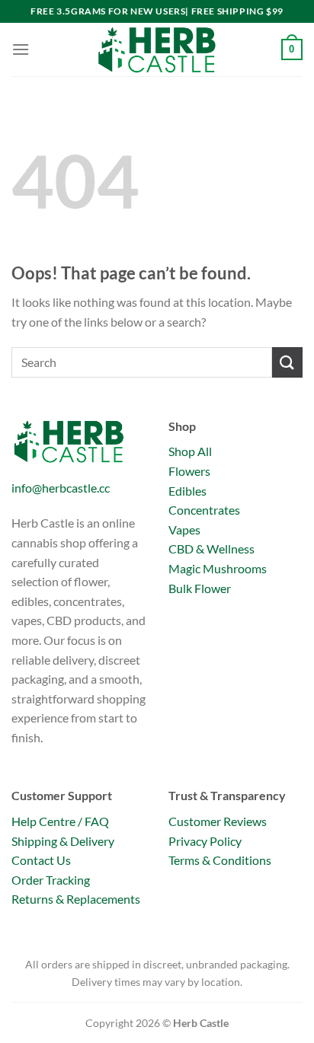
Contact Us (41, 860)
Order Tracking (50, 879)
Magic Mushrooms (217, 568)
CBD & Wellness (211, 548)
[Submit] (287, 362)
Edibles (187, 490)
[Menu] (20, 49)
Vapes (184, 529)
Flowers (189, 471)
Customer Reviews (217, 821)
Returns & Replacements (75, 898)
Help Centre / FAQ (60, 821)
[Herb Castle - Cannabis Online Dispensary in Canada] (157, 49)
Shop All (190, 451)
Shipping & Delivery (62, 841)
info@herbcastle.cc (60, 487)
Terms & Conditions (219, 860)
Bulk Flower (199, 588)
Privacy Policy (205, 841)
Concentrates (204, 509)
